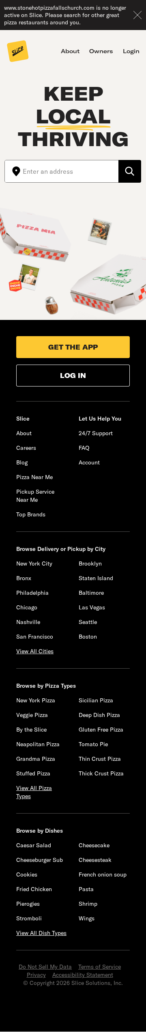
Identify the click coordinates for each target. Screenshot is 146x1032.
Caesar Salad (33, 845)
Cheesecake (94, 845)
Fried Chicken (34, 889)
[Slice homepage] (17, 52)
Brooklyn (90, 563)
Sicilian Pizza (96, 700)
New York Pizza (35, 700)
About (70, 51)
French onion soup (103, 874)
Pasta (86, 889)
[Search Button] (129, 171)
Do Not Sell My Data (45, 966)
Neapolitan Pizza (38, 744)
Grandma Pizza (35, 758)
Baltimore (91, 592)
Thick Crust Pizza (101, 773)
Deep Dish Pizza (99, 715)
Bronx (23, 578)
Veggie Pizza (32, 715)
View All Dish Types (41, 933)
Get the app (73, 347)
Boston (88, 636)
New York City (34, 563)
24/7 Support (96, 433)
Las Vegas (92, 607)
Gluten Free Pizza (101, 729)
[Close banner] (137, 15)
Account (89, 462)
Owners (101, 51)
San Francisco (34, 636)
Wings (86, 918)
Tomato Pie (93, 744)
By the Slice (31, 729)
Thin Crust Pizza (100, 758)
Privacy (36, 974)
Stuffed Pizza (33, 773)
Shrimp (88, 903)
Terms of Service (99, 966)
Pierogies (28, 903)
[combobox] (70, 171)
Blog (22, 462)
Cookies (26, 874)
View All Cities (35, 651)
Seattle (88, 622)
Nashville (28, 622)
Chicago (26, 607)
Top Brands (30, 514)
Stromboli (29, 918)
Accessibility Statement (82, 974)
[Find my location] (14, 171)
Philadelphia (32, 592)
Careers (26, 447)
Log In (73, 375)
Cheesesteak (95, 860)
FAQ (84, 447)
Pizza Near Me (34, 477)
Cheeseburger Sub (39, 860)
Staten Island (96, 578)
